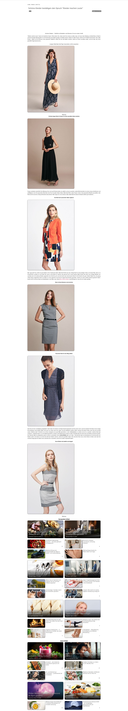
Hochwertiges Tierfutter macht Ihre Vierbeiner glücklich (53, 590)
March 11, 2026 (73, 536)
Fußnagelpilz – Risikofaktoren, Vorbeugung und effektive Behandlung (91, 631)
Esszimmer (31, 536)
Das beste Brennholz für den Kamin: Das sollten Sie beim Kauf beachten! (54, 621)
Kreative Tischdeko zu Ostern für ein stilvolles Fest (90, 662)
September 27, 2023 (38, 616)
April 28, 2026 (37, 658)
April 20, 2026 (74, 658)
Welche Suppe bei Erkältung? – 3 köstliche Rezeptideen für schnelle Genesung (54, 703)
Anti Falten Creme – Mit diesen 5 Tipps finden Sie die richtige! (80, 612)
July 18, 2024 (73, 576)
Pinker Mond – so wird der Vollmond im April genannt (44, 694)
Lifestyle (37, 4)
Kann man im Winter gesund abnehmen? (78, 694)
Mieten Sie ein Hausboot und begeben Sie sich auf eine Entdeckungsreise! (53, 581)
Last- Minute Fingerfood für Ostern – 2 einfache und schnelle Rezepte (45, 533)
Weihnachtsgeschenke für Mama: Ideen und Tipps (89, 551)
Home (29, 4)
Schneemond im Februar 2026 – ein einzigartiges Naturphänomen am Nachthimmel (91, 704)
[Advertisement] (64, 22)
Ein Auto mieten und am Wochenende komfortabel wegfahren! (82, 572)
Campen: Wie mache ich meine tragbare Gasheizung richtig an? (91, 590)
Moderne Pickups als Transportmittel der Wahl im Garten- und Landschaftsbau (53, 552)
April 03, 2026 (37, 536)
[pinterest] (29, 47)
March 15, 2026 (74, 698)
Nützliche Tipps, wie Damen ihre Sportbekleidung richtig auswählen (91, 621)
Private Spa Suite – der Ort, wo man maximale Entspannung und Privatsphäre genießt (81, 531)
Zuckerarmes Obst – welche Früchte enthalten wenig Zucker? (44, 654)
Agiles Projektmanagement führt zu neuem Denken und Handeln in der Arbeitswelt (91, 581)
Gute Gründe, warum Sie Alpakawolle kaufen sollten (45, 612)
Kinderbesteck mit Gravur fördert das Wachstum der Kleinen (44, 572)
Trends (33, 4)
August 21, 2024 (37, 576)
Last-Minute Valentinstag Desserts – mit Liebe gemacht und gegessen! (53, 542)
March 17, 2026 (37, 698)
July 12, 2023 (73, 616)
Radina (94, 11)
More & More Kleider (64, 279)
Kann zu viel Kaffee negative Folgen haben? (81, 654)
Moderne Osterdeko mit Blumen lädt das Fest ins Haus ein (91, 672)
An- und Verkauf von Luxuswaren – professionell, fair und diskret (54, 673)
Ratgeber (68, 616)
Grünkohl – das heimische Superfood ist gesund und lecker (52, 663)
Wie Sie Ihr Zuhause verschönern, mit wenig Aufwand (89, 542)
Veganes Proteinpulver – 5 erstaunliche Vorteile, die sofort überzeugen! (54, 631)
